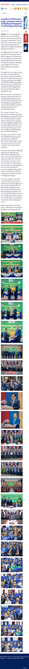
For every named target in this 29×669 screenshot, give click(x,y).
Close (24, 668)
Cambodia (18, 4)
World (24, 4)
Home (13, 4)
